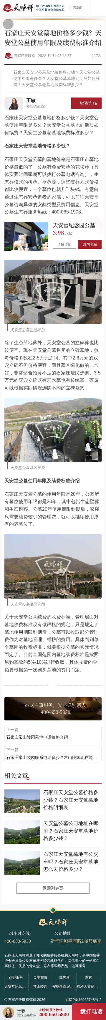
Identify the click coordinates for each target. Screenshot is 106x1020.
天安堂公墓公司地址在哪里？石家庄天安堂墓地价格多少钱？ (70, 831)
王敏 (31, 100)
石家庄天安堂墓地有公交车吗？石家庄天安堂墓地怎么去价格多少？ (70, 861)
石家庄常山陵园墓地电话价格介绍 (37, 737)
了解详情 (64, 244)
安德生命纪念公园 (64, 986)
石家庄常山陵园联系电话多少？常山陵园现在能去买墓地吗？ (53, 757)
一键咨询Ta (86, 103)
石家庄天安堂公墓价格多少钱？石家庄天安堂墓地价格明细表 (70, 800)
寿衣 (88, 977)
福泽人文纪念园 (88, 986)
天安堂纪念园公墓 (74, 225)
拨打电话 (91, 1011)
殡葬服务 (16, 977)
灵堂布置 (40, 977)
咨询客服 (90, 244)
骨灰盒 (64, 977)
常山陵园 (40, 986)
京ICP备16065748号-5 (83, 1000)
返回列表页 (53, 888)
